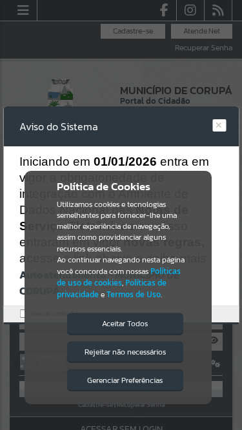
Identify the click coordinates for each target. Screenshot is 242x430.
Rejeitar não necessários (125, 352)
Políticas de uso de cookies (119, 277)
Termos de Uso (133, 294)
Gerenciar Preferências (125, 380)
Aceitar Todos (125, 323)
